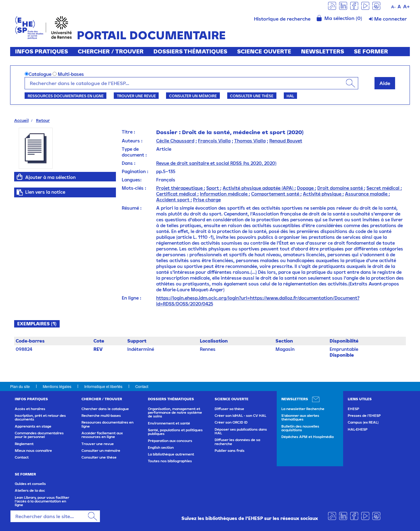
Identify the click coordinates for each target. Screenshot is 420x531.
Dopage (306, 188)
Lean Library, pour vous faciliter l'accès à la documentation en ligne (42, 501)
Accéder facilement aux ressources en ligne (102, 435)
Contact (141, 386)
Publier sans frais (229, 450)
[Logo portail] (43, 26)
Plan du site (20, 386)
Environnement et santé (169, 423)
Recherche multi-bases (101, 415)
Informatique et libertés (103, 386)
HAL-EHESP (357, 429)
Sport (213, 188)
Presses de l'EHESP (364, 415)
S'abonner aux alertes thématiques (300, 417)
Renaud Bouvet (285, 140)
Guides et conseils (30, 484)
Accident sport (173, 199)
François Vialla (214, 140)
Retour (43, 120)
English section (161, 447)
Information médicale (224, 193)
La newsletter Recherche (302, 409)
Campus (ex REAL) (363, 422)
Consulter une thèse (251, 96)
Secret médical (384, 188)
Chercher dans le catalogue (105, 409)
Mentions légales (57, 386)
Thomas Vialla (250, 140)
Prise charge (207, 199)
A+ (406, 6)
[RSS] (332, 5)
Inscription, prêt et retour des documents (40, 417)
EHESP (353, 409)
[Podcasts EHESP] (376, 5)
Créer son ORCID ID (231, 422)
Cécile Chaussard (175, 140)
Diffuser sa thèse (229, 409)
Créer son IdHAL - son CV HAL (240, 415)
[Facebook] (354, 5)
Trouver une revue (136, 96)
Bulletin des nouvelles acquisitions (300, 428)
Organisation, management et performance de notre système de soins (175, 412)
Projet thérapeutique (180, 188)
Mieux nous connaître (33, 450)
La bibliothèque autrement (171, 454)
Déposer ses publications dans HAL (241, 431)
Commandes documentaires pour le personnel (39, 435)
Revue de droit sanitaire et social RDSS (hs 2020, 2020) (216, 163)
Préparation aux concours (170, 441)
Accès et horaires (30, 409)
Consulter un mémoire (193, 96)
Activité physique (323, 193)
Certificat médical (176, 193)
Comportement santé (275, 193)
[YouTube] (365, 5)
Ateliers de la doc (30, 490)
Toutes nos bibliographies (170, 461)
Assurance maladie (367, 193)
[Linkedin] (343, 5)
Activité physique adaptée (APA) (259, 188)
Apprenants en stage (33, 426)
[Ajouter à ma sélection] (19, 177)
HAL (290, 96)
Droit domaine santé (340, 188)
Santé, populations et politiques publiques (175, 432)
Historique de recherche (282, 18)
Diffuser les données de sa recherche (237, 441)
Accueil (21, 120)
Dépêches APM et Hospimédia (307, 437)
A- (393, 7)
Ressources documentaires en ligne (66, 96)
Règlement (24, 444)
